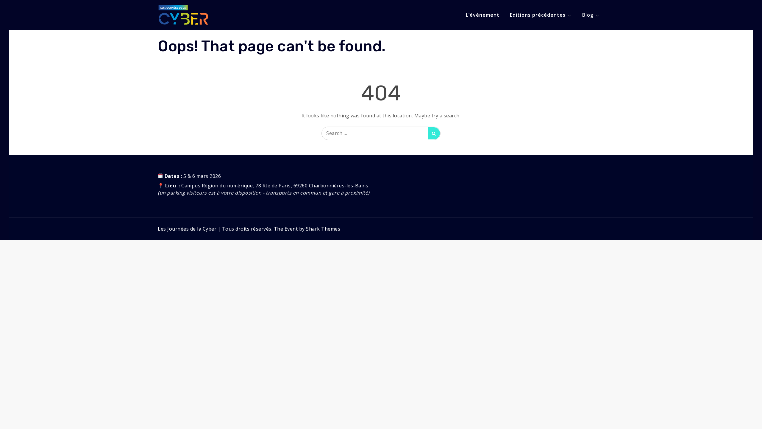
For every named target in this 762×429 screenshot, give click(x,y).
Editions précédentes (538, 15)
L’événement (482, 15)
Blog (588, 15)
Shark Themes (323, 229)
